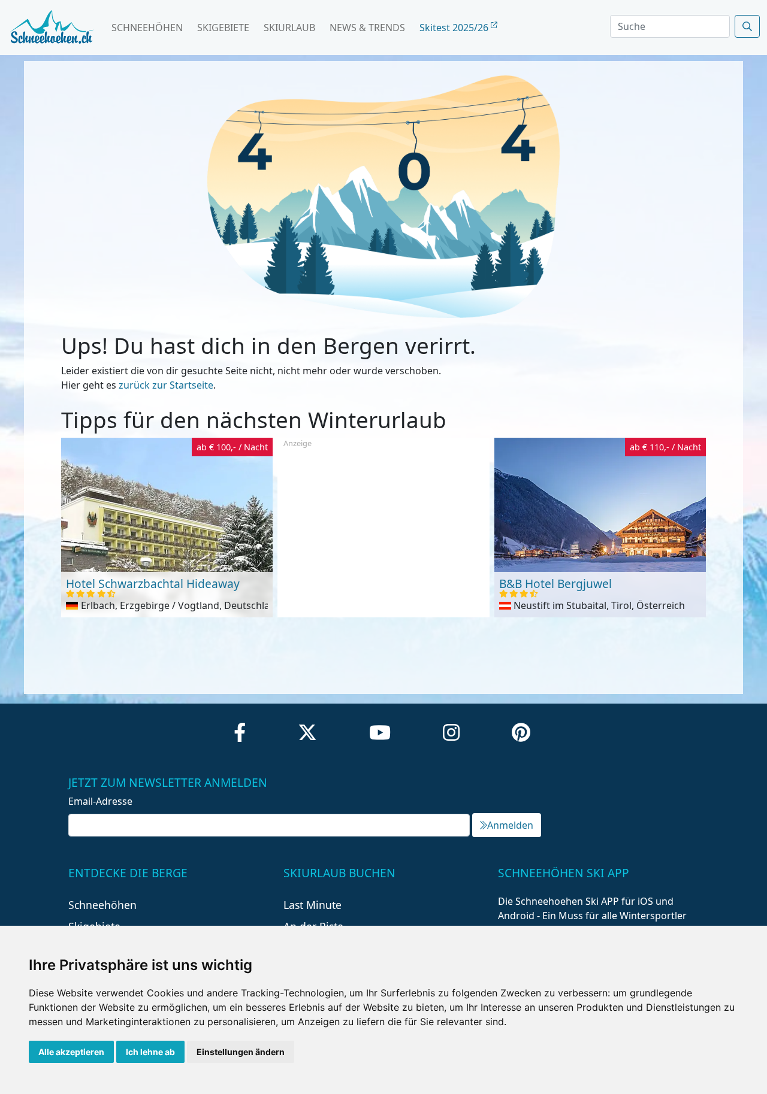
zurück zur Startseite (166, 385)
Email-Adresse (100, 801)
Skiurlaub (289, 27)
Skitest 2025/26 (455, 27)
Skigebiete (223, 27)
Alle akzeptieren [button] (71, 1052)
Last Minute (312, 905)
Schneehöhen (147, 27)
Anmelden (510, 825)
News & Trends (367, 27)
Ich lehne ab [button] (150, 1052)
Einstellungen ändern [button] (241, 1052)
